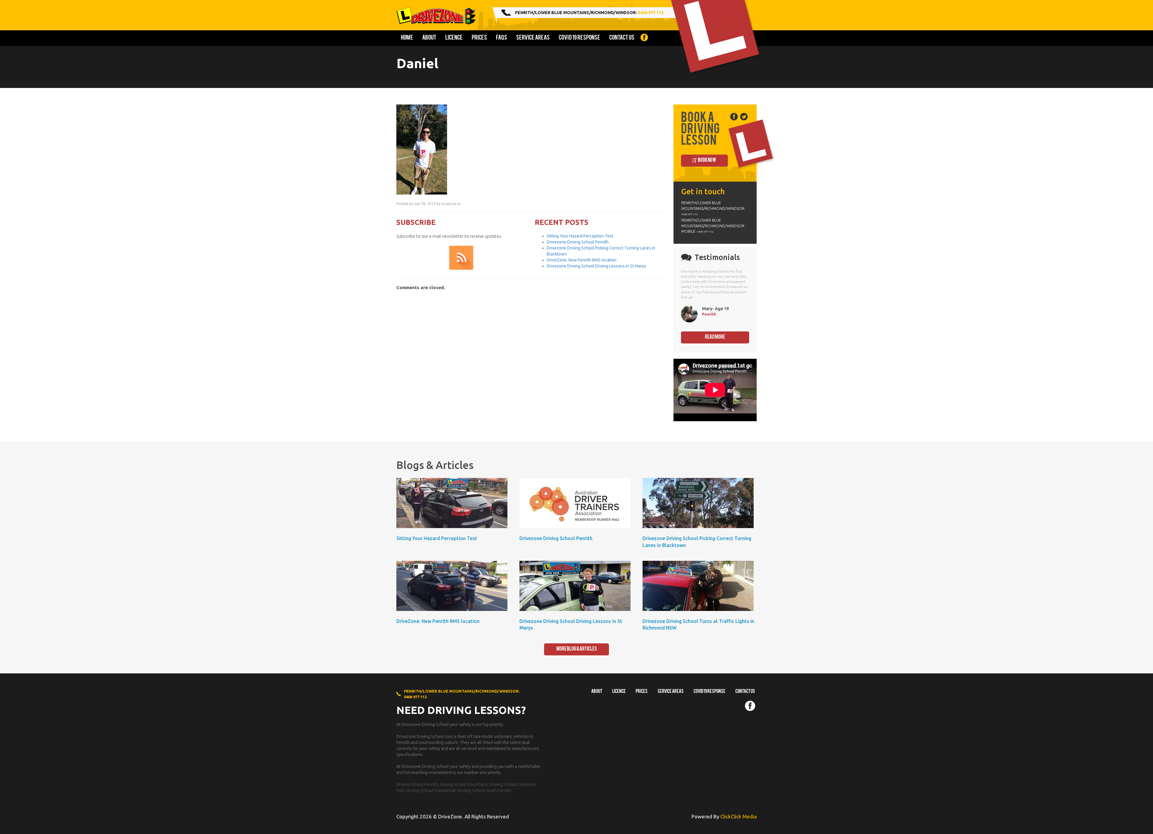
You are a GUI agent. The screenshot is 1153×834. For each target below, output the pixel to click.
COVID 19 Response (579, 38)
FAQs (501, 38)
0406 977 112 (651, 12)
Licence (454, 38)
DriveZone (449, 204)
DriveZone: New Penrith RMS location (581, 260)
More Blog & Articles (576, 649)
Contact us (621, 38)
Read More (715, 337)
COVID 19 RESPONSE (709, 692)
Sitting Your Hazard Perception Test (580, 236)
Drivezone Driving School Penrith (578, 242)
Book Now (707, 160)
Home (407, 38)
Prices (479, 38)
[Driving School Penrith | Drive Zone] (438, 16)
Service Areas (533, 38)
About (429, 38)
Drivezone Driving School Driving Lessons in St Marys (596, 266)
